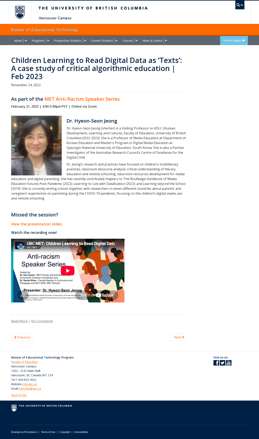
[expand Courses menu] (136, 40)
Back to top (19, 395)
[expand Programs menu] (48, 40)
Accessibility (81, 432)
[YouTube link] (228, 364)
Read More (19, 321)
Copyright (64, 432)
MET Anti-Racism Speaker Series (82, 98)
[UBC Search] (239, 5)
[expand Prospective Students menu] (85, 40)
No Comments (42, 321)
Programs (38, 40)
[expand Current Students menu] (116, 40)
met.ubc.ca (29, 384)
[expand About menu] (25, 40)
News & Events (152, 40)
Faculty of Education (24, 362)
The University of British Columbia (19, 12)
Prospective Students (68, 40)
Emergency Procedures (24, 432)
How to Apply (232, 40)
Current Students (102, 40)
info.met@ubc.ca (30, 388)
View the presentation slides (36, 224)
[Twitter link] (222, 364)
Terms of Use (48, 432)
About (18, 40)
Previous (23, 337)
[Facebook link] (216, 364)
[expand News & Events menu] (165, 40)
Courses (127, 40)
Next (178, 337)
